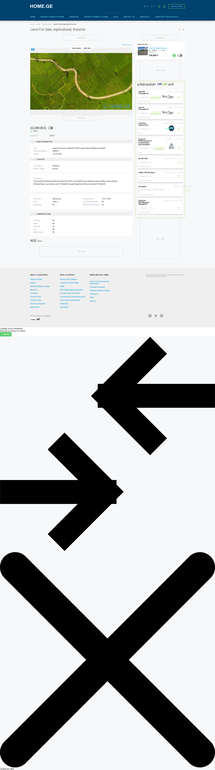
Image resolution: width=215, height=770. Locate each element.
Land (38, 24)
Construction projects (166, 17)
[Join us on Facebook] (150, 315)
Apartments (34, 307)
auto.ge (93, 301)
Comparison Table (7, 769)
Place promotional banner (70, 300)
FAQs (92, 297)
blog (115, 17)
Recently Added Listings (52, 17)
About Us (33, 290)
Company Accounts (97, 287)
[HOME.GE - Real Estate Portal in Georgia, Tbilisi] (41, 7)
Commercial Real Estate (69, 283)
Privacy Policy (35, 300)
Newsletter (64, 307)
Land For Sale (46, 24)
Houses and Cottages (68, 279)
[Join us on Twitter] (155, 315)
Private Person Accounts (70, 293)
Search (33, 283)
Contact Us (129, 17)
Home (32, 17)
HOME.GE (48, 316)
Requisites (64, 304)
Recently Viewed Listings (96, 17)
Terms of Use (35, 297)
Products (145, 17)
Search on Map (36, 279)
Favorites (74, 17)
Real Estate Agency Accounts (71, 290)
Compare (5, 334)
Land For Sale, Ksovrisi (158, 48)
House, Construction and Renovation (99, 282)
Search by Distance (37, 304)
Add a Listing (176, 6)
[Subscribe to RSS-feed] (162, 315)
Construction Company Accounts (72, 297)
